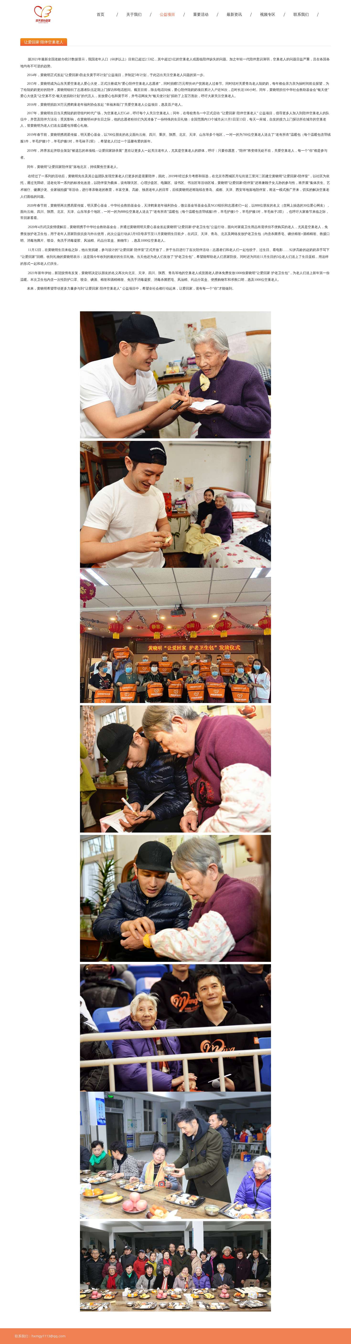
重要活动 (200, 14)
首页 (100, 14)
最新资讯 (234, 14)
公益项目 (167, 14)
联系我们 (301, 14)
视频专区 (267, 14)
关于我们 (134, 14)
